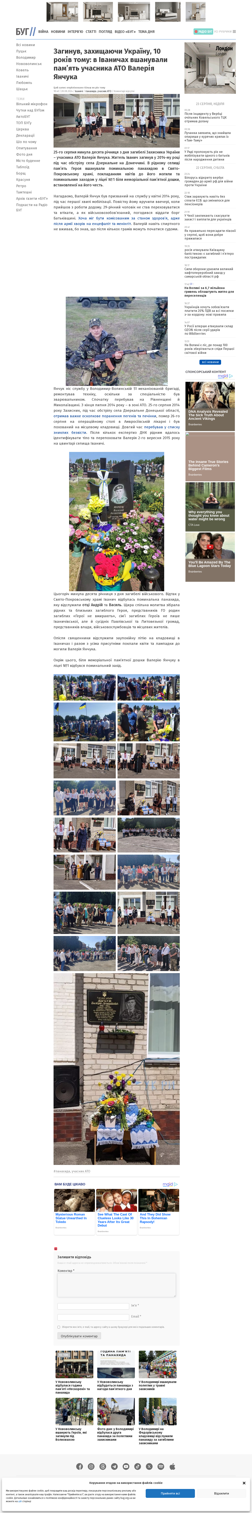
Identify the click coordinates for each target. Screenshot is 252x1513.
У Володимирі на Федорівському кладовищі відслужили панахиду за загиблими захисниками (156, 1436)
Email (136, 1316)
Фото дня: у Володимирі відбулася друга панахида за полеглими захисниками (115, 1434)
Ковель (22, 70)
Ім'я (135, 1305)
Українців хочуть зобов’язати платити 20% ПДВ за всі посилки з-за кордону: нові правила (209, 310)
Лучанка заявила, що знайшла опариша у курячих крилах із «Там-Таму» (207, 136)
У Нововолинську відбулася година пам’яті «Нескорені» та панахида (73, 1387)
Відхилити (221, 1493)
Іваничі (22, 76)
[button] (244, 1483)
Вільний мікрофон (31, 104)
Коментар (65, 1271)
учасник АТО (104, 91)
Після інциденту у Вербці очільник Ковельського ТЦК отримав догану (205, 117)
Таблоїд (22, 167)
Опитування (26, 148)
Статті (91, 32)
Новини (58, 32)
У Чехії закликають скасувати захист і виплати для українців (208, 217)
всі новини (210, 362)
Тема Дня (146, 32)
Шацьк (22, 89)
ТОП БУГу (24, 123)
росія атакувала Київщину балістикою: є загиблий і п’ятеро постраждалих (209, 253)
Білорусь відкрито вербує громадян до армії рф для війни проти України (208, 181)
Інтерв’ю (75, 32)
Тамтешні (24, 192)
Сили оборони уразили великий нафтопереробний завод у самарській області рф (208, 272)
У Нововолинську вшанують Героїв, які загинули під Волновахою (71, 1434)
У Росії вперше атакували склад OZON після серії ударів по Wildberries (208, 329)
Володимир (26, 57)
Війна (43, 32)
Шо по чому (26, 142)
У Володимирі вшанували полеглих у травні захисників (157, 1385)
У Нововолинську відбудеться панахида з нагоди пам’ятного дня (115, 1385)
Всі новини (25, 45)
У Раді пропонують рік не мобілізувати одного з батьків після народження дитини (207, 155)
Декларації (25, 135)
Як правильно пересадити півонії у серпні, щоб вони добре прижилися (210, 234)
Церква (22, 129)
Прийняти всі (170, 1493)
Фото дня (24, 154)
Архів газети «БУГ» (32, 198)
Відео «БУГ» (125, 32)
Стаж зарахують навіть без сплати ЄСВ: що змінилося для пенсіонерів (207, 200)
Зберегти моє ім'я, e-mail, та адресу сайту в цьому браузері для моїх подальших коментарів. (113, 1327)
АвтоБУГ (23, 116)
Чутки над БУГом (30, 110)
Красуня (23, 180)
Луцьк (21, 51)
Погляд (105, 32)
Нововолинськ (29, 64)
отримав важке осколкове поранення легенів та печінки (105, 416)
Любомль (24, 83)
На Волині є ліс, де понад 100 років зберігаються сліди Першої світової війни (209, 348)
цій (20, 1501)
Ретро (21, 186)
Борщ (21, 173)
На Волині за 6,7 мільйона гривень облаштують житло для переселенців (209, 291)
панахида (90, 91)
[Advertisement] (32, 273)
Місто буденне (28, 161)
